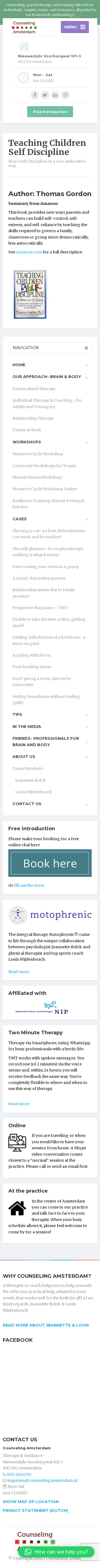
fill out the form (29, 885)
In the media (26, 726)
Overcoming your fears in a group (45, 566)
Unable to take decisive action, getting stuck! (49, 622)
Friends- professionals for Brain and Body (45, 741)
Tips (17, 714)
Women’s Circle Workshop (37, 453)
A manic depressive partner (39, 578)
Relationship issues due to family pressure (43, 592)
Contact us (26, 803)
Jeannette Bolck (30, 780)
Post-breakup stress (31, 666)
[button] (56, 1551)
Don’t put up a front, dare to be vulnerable (41, 681)
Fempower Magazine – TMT (40, 607)
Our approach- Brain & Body (46, 376)
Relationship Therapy (33, 418)
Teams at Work (26, 429)
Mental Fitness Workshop (37, 477)
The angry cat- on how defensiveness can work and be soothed (48, 533)
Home (18, 364)
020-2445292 (19, 1474)
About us (23, 756)
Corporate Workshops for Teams (44, 465)
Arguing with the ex (31, 655)
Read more (18, 971)
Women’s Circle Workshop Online (44, 488)
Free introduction (50, 112)
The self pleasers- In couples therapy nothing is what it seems (47, 551)
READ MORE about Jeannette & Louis (46, 1325)
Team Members (27, 768)
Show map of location (31, 1501)
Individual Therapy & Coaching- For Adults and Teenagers (47, 403)
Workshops (26, 442)
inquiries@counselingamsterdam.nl (43, 1480)
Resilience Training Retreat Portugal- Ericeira (49, 503)
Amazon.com (29, 252)
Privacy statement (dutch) (35, 1510)
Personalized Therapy (33, 388)
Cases (19, 518)
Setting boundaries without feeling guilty (46, 699)
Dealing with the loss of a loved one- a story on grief (48, 640)
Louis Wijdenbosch (33, 791)
